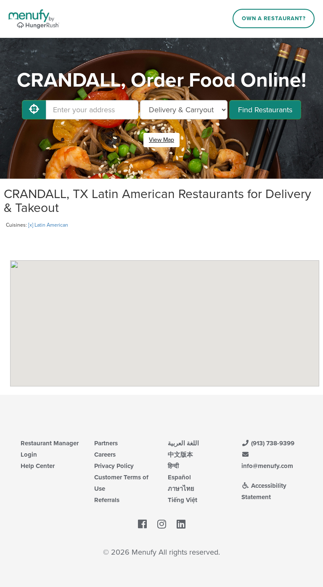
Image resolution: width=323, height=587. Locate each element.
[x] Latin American (48, 225)
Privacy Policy (114, 466)
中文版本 (180, 454)
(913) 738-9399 (271, 443)
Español (179, 477)
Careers (105, 454)
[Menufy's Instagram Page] (161, 524)
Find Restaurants (265, 109)
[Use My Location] (34, 109)
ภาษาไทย (181, 488)
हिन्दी (173, 466)
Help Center (38, 466)
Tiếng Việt (182, 500)
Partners (106, 443)
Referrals (106, 500)
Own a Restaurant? (274, 18)
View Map (161, 139)
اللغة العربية (183, 443)
